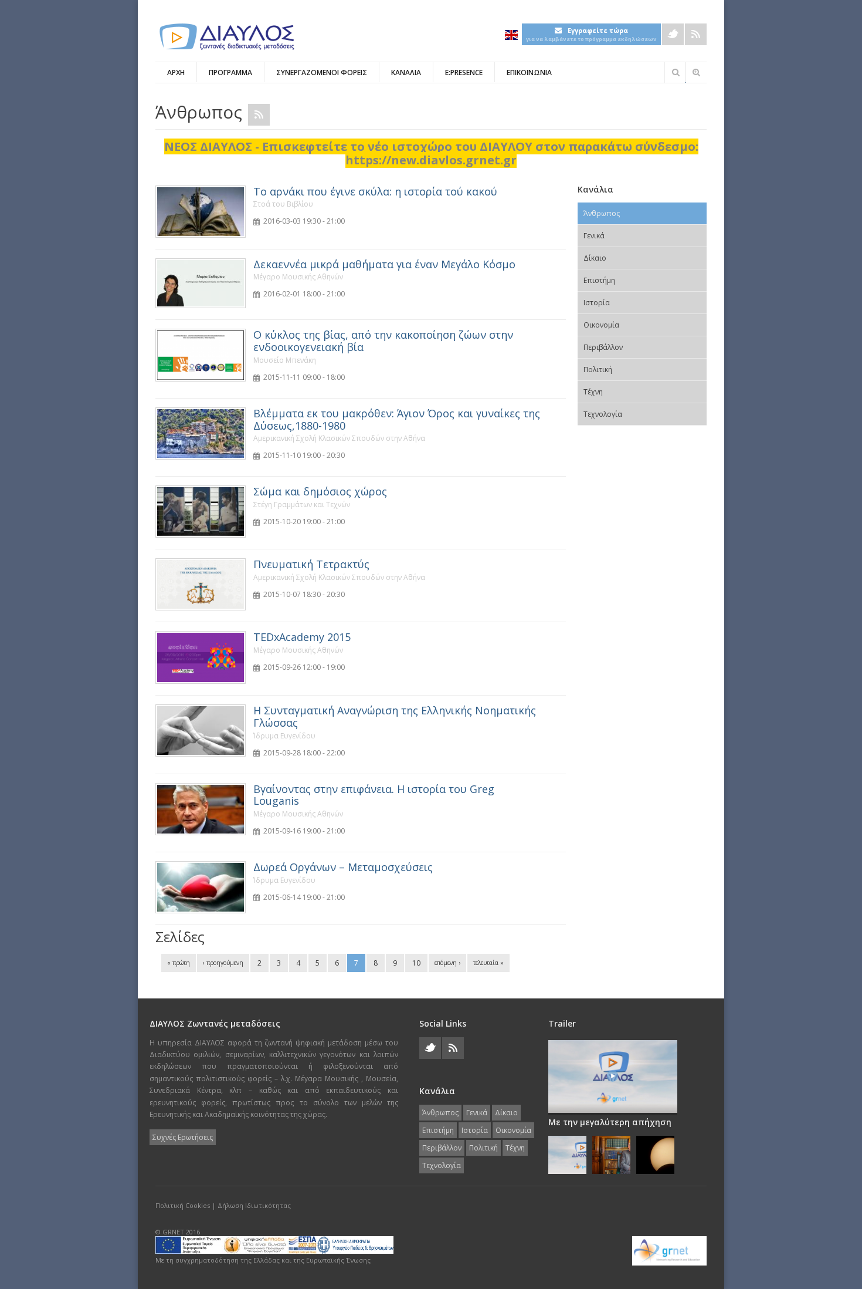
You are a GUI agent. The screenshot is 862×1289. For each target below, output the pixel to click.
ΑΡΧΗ (176, 72)
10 (416, 963)
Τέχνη (593, 392)
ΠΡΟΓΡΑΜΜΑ (230, 72)
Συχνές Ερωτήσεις (182, 1137)
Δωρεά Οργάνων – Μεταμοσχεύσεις (343, 867)
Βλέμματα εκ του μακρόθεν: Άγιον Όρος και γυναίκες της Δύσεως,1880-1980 (396, 419)
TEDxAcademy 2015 (302, 637)
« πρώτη (178, 963)
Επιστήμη (599, 280)
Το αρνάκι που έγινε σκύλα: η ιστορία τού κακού (375, 191)
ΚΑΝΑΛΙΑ (406, 72)
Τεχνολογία (602, 414)
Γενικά (594, 236)
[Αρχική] (225, 36)
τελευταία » (488, 963)
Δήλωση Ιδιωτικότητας (254, 1205)
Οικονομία (601, 325)
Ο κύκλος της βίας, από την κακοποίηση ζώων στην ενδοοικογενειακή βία (383, 341)
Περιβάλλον (603, 347)
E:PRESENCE (464, 72)
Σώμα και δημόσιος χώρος (320, 491)
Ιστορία (596, 303)
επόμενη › (447, 963)
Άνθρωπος (601, 213)
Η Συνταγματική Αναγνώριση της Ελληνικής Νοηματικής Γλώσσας (394, 716)
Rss (696, 34)
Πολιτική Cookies (182, 1205)
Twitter (673, 34)
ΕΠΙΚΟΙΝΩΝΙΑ (529, 72)
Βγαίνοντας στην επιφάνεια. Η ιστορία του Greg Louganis (373, 795)
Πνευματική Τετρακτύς (311, 564)
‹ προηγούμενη (223, 963)
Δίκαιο (594, 258)
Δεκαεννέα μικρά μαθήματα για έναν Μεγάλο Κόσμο (384, 264)
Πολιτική (597, 369)
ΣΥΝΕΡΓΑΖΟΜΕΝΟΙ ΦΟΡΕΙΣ (321, 72)
